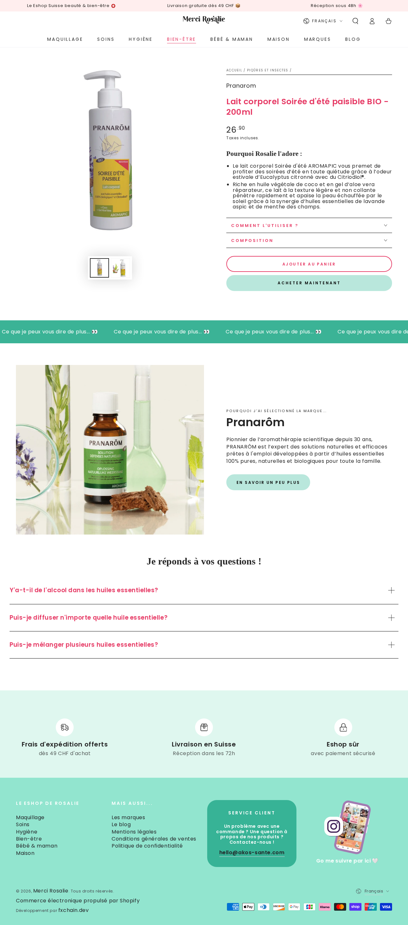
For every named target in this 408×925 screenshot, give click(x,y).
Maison (25, 853)
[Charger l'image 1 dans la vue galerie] (99, 268)
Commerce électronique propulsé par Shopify (78, 900)
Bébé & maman (36, 845)
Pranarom (241, 86)
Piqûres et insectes (267, 70)
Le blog (121, 824)
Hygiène (26, 831)
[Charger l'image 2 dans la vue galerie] (120, 268)
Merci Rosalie (51, 890)
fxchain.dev (73, 910)
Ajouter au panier (309, 264)
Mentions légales (134, 831)
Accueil (234, 70)
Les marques (128, 817)
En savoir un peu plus (268, 482)
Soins (23, 824)
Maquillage (30, 817)
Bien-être (29, 838)
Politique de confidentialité (147, 845)
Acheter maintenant (309, 283)
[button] (355, 21)
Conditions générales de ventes (154, 838)
